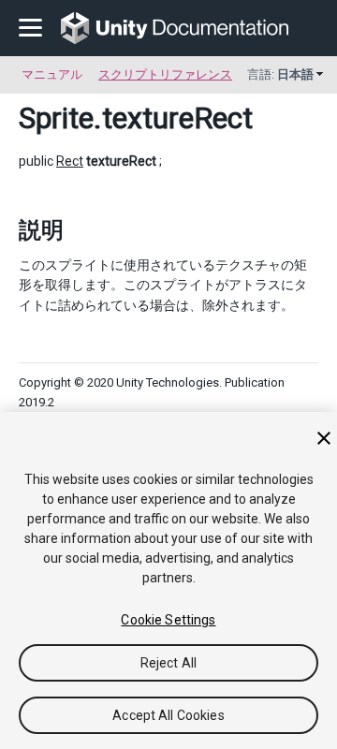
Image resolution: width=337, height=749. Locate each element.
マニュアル (52, 74)
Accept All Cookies (168, 715)
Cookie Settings (168, 619)
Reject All (168, 662)
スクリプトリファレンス (165, 74)
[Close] (324, 438)
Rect (69, 161)
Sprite (56, 118)
